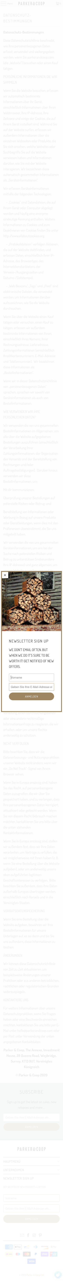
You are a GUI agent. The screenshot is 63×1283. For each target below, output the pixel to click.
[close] (5, 575)
